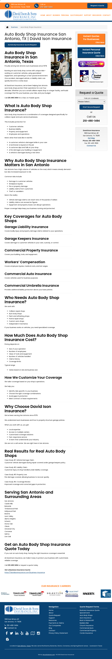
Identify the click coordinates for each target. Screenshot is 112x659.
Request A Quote (97, 5)
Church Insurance (86, 625)
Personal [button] (65, 15)
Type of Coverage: (91, 98)
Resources (53, 620)
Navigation (54, 607)
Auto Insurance (85, 618)
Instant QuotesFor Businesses (93, 39)
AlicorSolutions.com (49, 654)
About (51, 613)
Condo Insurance (86, 633)
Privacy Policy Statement (58, 633)
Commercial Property (88, 630)
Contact (106, 15)
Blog (50, 628)
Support (52, 618)
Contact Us (91, 146)
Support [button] (87, 15)
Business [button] (56, 15)
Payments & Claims (56, 623)
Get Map (91, 138)
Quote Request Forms (89, 607)
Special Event (85, 613)
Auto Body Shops (86, 615)
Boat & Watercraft (87, 620)
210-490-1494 (46, 7)
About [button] (49, 15)
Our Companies (55, 625)
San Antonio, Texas (24, 646)
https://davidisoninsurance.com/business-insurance (25, 572)
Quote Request (54, 615)
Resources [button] (97, 15)
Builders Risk (84, 623)
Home (42, 15)
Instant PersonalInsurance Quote (93, 52)
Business (14, 27)
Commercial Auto (86, 628)
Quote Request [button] (76, 15)
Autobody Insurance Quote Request (22, 45)
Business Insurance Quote (90, 610)
